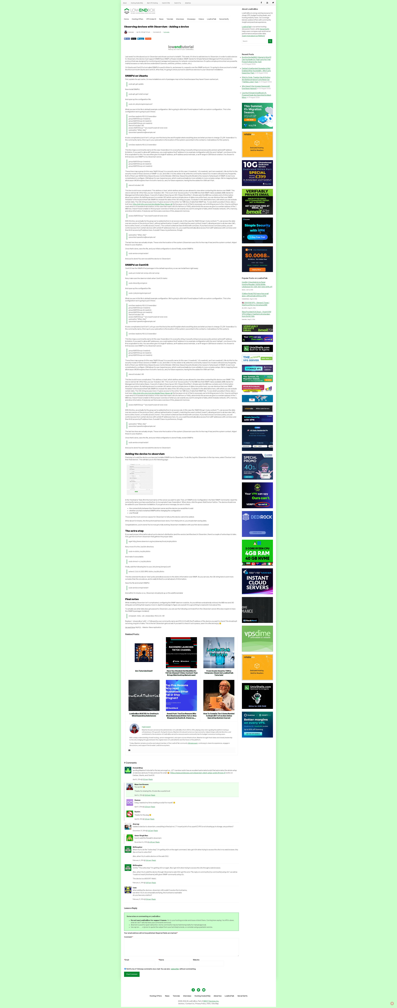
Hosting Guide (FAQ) (137, 3)
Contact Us (190, 1004)
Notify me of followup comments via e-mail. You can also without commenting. (161, 969)
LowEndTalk (211, 19)
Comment (128, 937)
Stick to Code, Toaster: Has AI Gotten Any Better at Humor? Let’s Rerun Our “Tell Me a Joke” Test (256, 79)
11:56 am (148, 860)
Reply (151, 779)
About (125, 3)
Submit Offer (166, 3)
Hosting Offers (137, 19)
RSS (209, 1004)
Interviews (180, 19)
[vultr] (257, 128)
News (161, 19)
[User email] (129, 750)
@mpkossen (192, 743)
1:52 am (147, 819)
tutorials (166, 32)
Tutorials (170, 19)
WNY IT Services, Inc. (211, 1001)
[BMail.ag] (257, 214)
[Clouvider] (257, 185)
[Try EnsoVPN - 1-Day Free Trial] (257, 243)
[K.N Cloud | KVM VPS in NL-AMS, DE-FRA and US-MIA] (257, 271)
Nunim (137, 811)
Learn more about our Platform (253, 36)
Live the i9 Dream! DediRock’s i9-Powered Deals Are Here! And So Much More (256, 95)
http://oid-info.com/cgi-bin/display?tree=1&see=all (152, 204)
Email (126, 960)
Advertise (188, 3)
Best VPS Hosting (152, 3)
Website (196, 960)
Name (161, 960)
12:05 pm (147, 807)
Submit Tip (177, 3)
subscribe (175, 969)
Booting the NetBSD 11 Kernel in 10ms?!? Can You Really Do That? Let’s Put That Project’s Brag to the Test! (256, 59)
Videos (201, 19)
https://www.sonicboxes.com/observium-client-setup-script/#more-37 (198, 773)
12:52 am (147, 795)
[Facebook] (261, 3)
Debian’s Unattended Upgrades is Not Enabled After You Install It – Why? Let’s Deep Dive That (256, 70)
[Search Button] (270, 41)
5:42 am (150, 830)
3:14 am (148, 899)
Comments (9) (157, 32)
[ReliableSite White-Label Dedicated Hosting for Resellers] (257, 157)
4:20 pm (152, 842)
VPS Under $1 (151, 19)
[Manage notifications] (392, 1003)
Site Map (215, 1004)
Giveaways (191, 19)
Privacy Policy (201, 1004)
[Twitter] (273, 3)
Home (126, 19)
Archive (181, 1004)
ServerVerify (224, 19)
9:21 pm (145, 779)
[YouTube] (267, 3)
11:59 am (148, 883)
